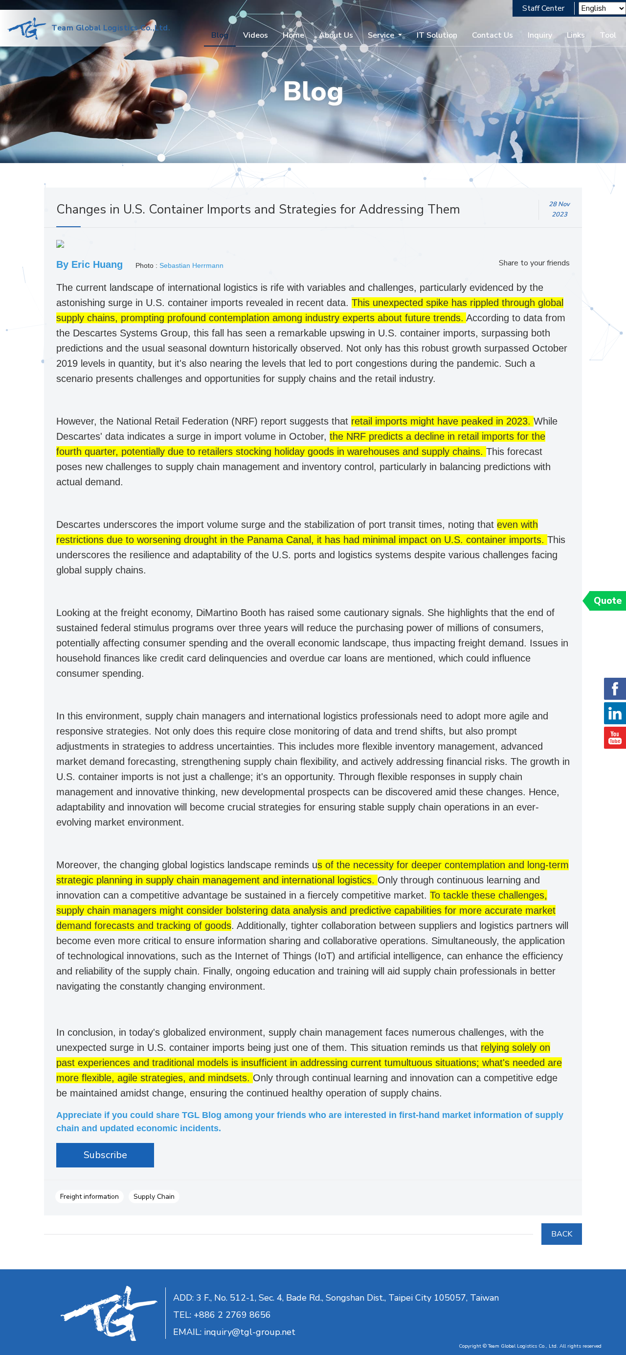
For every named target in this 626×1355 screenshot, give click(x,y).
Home (293, 35)
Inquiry (540, 35)
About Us (336, 35)
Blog (219, 35)
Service (381, 35)
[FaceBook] (615, 689)
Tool (608, 35)
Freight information (89, 1196)
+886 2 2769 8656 (232, 1315)
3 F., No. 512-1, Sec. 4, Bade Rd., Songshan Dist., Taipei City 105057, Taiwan (347, 1298)
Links (576, 35)
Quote (608, 600)
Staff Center (543, 8)
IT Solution (437, 35)
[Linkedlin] (615, 713)
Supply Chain (154, 1196)
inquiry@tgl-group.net (249, 1332)
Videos (255, 35)
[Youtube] (615, 738)
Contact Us (492, 35)
